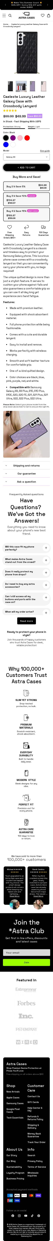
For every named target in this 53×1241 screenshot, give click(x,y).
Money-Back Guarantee (34, 1135)
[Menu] (4, 15)
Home (5, 24)
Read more (26, 620)
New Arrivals (13, 1091)
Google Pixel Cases (13, 1110)
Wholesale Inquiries (33, 1174)
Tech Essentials (14, 1117)
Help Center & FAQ (35, 1109)
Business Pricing (15, 1178)
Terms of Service (37, 1166)
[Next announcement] (47, 5)
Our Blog (11, 1161)
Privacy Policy (35, 1161)
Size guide (45, 150)
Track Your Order (36, 1142)
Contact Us (34, 1096)
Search (31, 1155)
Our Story (11, 1155)
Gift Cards (33, 1102)
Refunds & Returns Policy (35, 1118)
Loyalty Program (15, 1172)
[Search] (10, 15)
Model (26, 150)
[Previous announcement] (5, 5)
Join (26, 962)
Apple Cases (12, 1097)
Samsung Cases (15, 1103)
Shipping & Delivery (33, 1126)
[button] (10, 110)
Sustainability (14, 1166)
